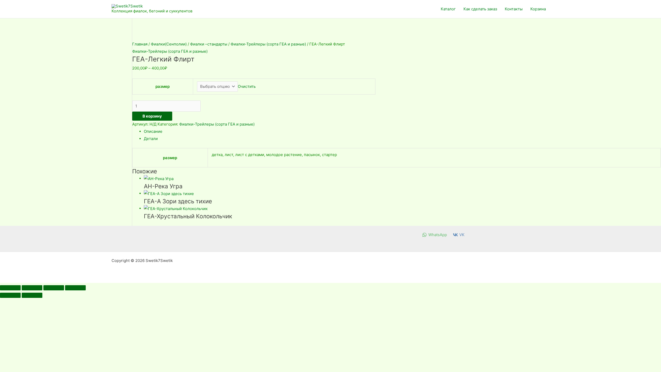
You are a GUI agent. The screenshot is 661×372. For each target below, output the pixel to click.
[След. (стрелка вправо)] (32, 295)
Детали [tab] (151, 138)
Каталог (448, 8)
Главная (139, 44)
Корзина (538, 8)
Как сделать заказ (480, 8)
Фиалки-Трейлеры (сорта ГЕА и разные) (268, 44)
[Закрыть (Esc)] (75, 287)
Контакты (514, 8)
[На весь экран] (32, 287)
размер (162, 86)
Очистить (247, 86)
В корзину (152, 116)
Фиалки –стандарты (208, 44)
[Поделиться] (53, 287)
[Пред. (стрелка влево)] (10, 295)
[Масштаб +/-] (10, 287)
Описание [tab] (153, 131)
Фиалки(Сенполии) (169, 44)
